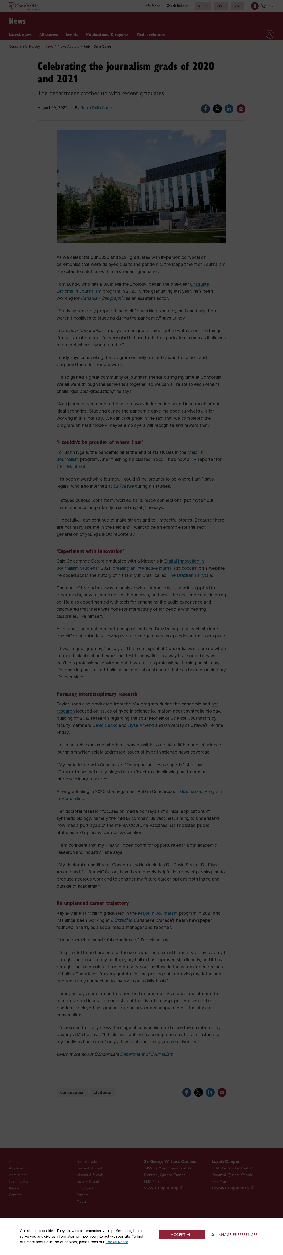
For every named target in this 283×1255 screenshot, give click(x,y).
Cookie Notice (117, 1242)
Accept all (182, 1234)
